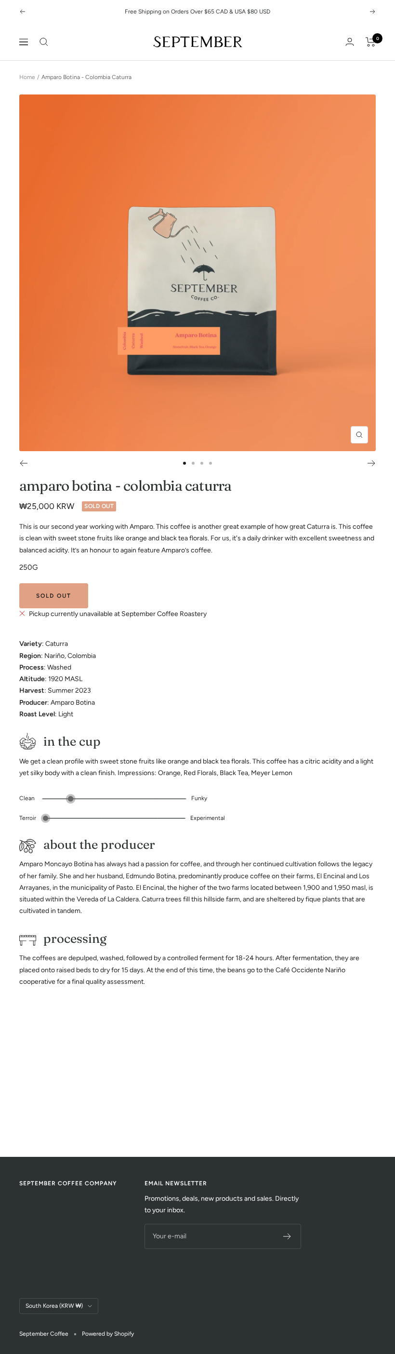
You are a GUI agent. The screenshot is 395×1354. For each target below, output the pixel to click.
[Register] (287, 1236)
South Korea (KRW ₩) (54, 1305)
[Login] (349, 42)
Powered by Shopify (108, 1333)
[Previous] (23, 463)
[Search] (44, 42)
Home (27, 77)
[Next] (372, 463)
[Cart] (371, 42)
